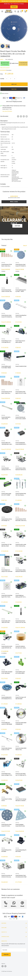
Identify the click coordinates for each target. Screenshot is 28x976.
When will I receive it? (4, 67)
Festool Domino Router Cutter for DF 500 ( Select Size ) (6, 290)
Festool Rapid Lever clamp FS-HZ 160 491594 (6, 570)
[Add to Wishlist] (11, 251)
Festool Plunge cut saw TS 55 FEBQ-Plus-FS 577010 (6, 341)
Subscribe (6, 954)
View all (25, 245)
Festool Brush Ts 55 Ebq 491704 (6, 799)
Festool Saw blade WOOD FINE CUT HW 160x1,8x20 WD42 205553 (21, 749)
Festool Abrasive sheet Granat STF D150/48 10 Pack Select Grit (20, 265)
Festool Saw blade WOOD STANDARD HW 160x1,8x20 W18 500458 (21, 723)
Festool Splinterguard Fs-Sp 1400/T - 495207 (21, 290)
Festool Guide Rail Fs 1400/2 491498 (5, 418)
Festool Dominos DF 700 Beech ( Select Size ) (6, 392)
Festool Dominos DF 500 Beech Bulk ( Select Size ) (21, 519)
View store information (7, 111)
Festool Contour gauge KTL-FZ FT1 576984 (6, 494)
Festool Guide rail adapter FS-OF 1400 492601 (6, 672)
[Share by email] (27, 116)
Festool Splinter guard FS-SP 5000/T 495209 (6, 367)
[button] (3, 70)
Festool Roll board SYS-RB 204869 (6, 850)
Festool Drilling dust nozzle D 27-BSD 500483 (6, 723)
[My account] (18, 11)
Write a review (14, 201)
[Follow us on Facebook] (2, 966)
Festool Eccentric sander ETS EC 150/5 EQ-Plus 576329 (21, 545)
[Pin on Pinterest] (21, 116)
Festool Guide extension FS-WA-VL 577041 (6, 749)
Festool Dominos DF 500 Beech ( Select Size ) (6, 265)
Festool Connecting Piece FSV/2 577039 (21, 316)
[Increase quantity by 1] (14, 78)
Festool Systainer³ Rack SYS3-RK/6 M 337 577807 (21, 876)
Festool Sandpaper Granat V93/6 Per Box (20, 825)
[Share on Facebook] (18, 116)
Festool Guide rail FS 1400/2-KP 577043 (5, 621)
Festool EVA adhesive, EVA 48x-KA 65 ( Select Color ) (21, 647)
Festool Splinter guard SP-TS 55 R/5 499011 (20, 672)
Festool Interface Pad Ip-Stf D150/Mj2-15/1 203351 (6, 519)
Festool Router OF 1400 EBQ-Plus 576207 (6, 545)
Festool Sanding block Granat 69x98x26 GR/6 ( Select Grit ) (21, 443)
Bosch (1, 59)
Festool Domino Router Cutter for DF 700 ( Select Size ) (21, 621)
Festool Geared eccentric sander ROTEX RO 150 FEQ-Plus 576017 (6, 647)
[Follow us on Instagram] (5, 966)
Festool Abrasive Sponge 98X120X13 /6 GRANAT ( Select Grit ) (21, 799)
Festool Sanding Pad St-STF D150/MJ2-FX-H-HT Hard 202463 (6, 698)
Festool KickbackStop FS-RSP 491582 (21, 850)
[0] (25, 11)
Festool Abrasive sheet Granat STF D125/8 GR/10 (6, 825)
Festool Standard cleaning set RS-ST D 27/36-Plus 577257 (5, 469)
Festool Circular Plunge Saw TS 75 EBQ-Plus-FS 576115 (21, 774)
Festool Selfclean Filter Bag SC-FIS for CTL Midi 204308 (21, 392)
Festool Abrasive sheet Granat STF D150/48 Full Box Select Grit (6, 316)
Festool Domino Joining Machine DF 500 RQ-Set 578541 (21, 469)
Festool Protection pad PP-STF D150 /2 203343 (21, 418)
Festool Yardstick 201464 (21, 366)
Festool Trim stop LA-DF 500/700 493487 (21, 698)
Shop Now (14, 6)
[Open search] (15, 11)
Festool (3, 262)
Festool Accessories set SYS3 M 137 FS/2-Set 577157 (6, 876)
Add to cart (14, 84)
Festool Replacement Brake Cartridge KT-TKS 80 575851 (6, 774)
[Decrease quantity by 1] (6, 78)
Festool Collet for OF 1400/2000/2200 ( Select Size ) (6, 443)
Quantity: (2, 78)
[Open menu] (2, 11)
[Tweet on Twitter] (24, 116)
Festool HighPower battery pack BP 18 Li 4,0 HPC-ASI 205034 (21, 596)
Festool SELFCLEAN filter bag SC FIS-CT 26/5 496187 (6, 596)
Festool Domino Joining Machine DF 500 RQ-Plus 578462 (21, 570)
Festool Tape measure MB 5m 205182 (20, 341)
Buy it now (14, 89)
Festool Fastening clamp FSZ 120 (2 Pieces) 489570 (21, 494)
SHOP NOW (17, 225)
